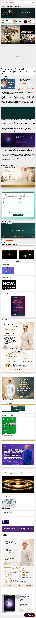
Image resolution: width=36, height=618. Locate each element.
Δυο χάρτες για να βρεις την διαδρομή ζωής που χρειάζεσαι (19, 21)
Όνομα (4, 198)
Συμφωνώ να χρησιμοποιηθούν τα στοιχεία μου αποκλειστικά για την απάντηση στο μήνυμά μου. (17, 212)
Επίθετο (19, 198)
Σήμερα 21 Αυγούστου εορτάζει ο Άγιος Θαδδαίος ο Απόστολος (27, 32)
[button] (18, 305)
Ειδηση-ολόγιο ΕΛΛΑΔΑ (8, 67)
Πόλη (19, 202)
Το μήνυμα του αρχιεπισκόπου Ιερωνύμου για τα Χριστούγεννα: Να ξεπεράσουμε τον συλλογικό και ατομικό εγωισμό (26, 85)
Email (4, 202)
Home (2, 67)
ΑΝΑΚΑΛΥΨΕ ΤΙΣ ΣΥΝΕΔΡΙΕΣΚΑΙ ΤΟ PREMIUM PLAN (18, 314)
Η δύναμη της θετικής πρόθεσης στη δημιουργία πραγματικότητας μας (8, 21)
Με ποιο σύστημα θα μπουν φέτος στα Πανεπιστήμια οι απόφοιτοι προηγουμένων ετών (9, 255)
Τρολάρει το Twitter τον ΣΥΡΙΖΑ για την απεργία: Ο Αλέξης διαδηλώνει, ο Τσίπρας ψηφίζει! (26, 255)
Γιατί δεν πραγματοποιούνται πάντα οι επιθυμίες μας (10, 40)
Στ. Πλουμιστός (10, 2)
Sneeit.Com (19, 616)
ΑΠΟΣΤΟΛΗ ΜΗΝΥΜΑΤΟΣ (18, 214)
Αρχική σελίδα (10, 589)
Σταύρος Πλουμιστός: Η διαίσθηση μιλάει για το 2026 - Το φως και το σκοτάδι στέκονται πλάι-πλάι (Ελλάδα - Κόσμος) (17, 473)
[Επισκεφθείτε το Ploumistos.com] (7, 13)
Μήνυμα (4, 206)
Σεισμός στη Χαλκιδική (22, 83)
